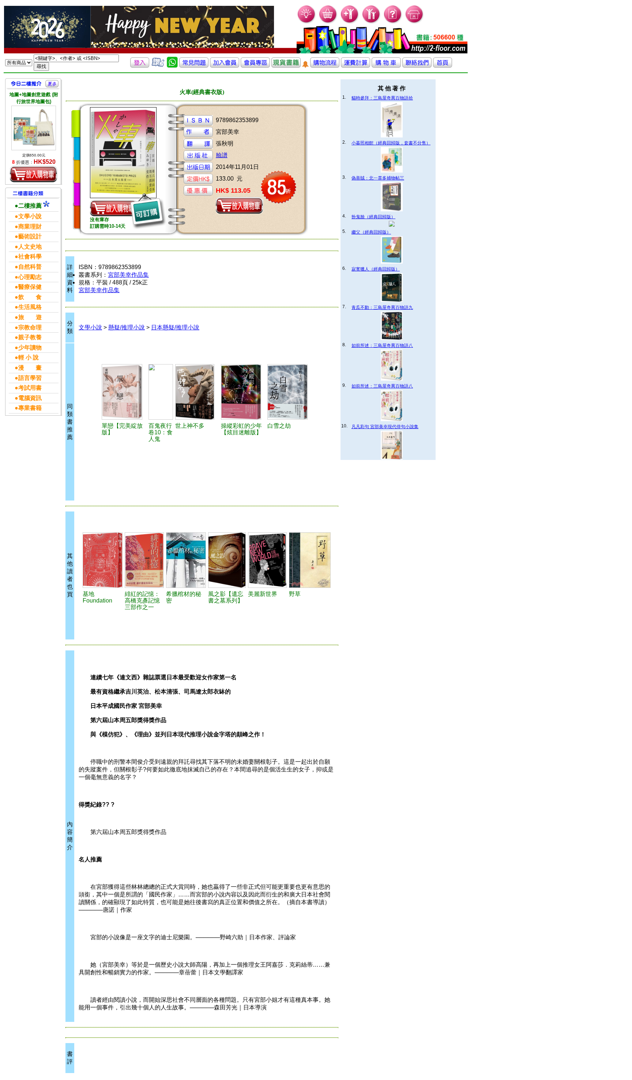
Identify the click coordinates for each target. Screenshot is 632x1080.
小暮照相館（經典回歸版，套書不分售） (390, 143)
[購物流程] (324, 66)
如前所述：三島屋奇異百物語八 (382, 345)
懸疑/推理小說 (126, 327)
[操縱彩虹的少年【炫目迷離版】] (243, 392)
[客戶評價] (158, 66)
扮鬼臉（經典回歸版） (373, 216)
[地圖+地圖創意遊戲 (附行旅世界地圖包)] (33, 128)
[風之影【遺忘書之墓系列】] (227, 560)
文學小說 (90, 327)
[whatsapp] (172, 66)
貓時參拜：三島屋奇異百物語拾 (382, 98)
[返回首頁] (442, 66)
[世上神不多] (197, 392)
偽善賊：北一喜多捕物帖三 (377, 178)
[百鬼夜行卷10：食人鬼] (160, 392)
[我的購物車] (328, 22)
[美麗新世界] (267, 560)
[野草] (310, 560)
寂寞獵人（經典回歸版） (375, 269)
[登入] (139, 66)
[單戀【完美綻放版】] (124, 392)
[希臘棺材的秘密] (186, 560)
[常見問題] (393, 22)
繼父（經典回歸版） (371, 232)
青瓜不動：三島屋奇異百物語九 (382, 307)
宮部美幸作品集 (128, 275)
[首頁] (415, 22)
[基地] (103, 560)
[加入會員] (350, 22)
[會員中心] (371, 22)
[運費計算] (355, 66)
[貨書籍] (286, 66)
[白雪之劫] (289, 392)
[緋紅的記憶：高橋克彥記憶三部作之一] (144, 560)
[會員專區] (255, 66)
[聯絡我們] (417, 66)
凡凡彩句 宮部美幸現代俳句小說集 (384, 426)
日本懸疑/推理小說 (175, 327)
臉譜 (221, 155)
